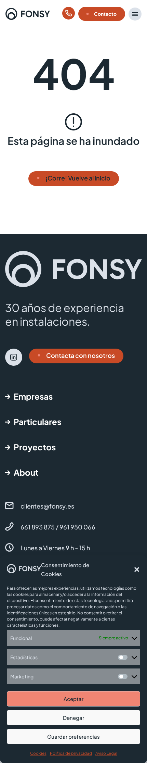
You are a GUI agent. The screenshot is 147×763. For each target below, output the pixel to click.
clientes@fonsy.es (47, 506)
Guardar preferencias (73, 736)
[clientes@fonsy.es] (9, 505)
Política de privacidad (71, 753)
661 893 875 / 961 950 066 (58, 527)
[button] (136, 569)
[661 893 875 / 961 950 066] (9, 526)
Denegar (73, 717)
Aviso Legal (106, 753)
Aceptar (73, 699)
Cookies (38, 753)
